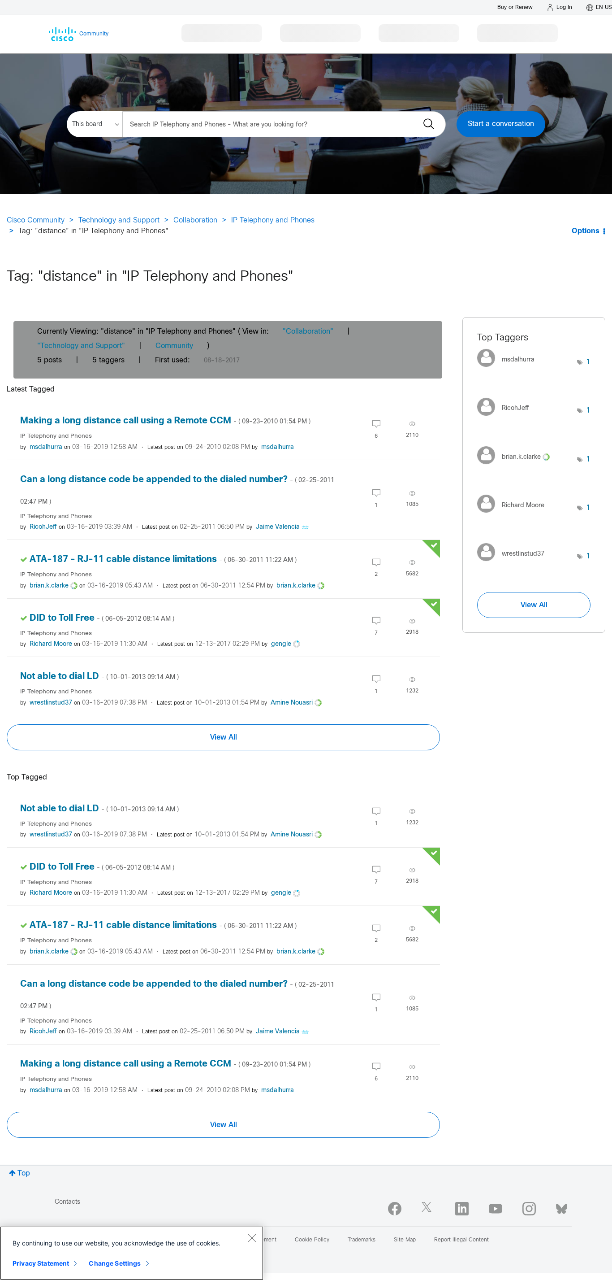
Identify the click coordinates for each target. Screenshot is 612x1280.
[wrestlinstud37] (514, 563)
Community (174, 346)
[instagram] (529, 1208)
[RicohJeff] (506, 417)
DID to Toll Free (102, 618)
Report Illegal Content (461, 1240)
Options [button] (585, 231)
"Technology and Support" (81, 346)
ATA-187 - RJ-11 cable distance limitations (163, 559)
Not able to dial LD (99, 676)
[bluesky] (562, 1206)
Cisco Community (36, 220)
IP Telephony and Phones (273, 220)
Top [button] (23, 1173)
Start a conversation (501, 124)
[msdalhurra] (509, 369)
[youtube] (495, 1208)
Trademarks (361, 1240)
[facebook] (394, 1208)
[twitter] (428, 1208)
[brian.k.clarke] (516, 466)
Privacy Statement (41, 1263)
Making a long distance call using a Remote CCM (165, 421)
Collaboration (195, 220)
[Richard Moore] (514, 515)
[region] (131, 1253)
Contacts (67, 1202)
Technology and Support (118, 220)
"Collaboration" (308, 331)
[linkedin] (462, 1208)
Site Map (405, 1240)
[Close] (251, 1237)
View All (223, 737)
